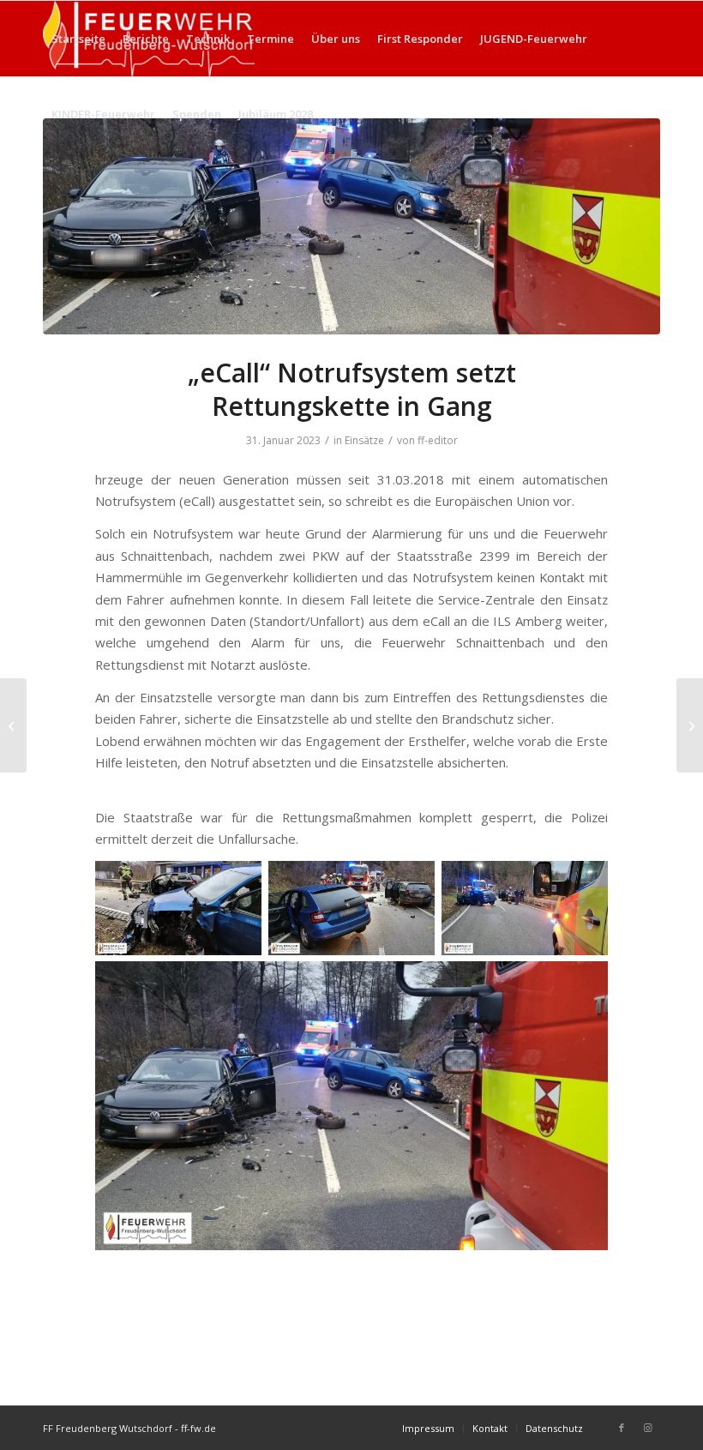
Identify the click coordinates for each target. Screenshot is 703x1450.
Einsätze (364, 440)
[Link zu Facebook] (621, 1428)
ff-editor (438, 440)
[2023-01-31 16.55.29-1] (351, 226)
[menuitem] (78, 38)
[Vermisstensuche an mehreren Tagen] (689, 725)
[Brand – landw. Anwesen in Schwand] (13, 725)
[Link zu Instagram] (647, 1428)
